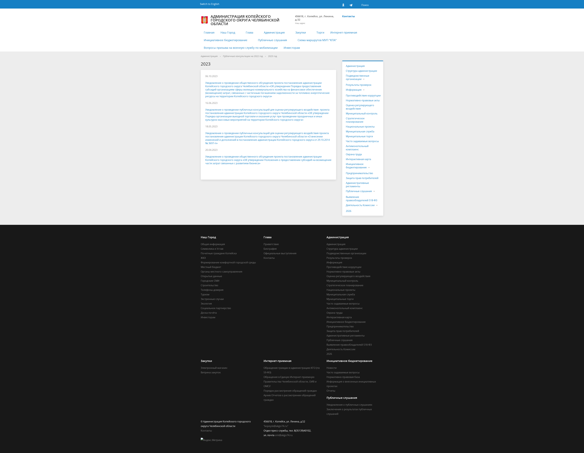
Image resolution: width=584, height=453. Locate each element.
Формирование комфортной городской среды (228, 262)
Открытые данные (211, 276)
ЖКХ (203, 258)
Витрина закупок (211, 372)
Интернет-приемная (343, 32)
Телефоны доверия (212, 290)
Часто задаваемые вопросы (362, 141)
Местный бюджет (211, 267)
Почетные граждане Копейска (219, 253)
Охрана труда (354, 154)
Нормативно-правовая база (343, 377)
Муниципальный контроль (361, 113)
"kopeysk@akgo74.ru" (276, 426)
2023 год (272, 56)
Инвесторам (292, 48)
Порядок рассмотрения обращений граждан (290, 390)
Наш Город (228, 32)
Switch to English (209, 4)
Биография (270, 248)
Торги (320, 32)
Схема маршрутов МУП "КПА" (317, 40)
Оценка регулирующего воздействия (360, 107)
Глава (249, 32)
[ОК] (343, 4)
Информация (354, 89)
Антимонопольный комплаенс (357, 147)
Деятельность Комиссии (360, 205)
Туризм (205, 294)
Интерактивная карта (358, 159)
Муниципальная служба (360, 131)
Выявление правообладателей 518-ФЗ (361, 198)
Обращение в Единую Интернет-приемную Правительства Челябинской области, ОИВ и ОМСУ (290, 381)
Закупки (300, 32)
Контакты (348, 16)
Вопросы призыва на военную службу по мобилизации (241, 48)
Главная (209, 32)
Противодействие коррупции (363, 95)
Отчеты (331, 390)
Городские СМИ (210, 280)
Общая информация (213, 244)
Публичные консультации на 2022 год (243, 56)
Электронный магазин (214, 368)
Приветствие (271, 244)
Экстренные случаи (212, 299)
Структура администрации (361, 71)
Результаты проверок (358, 85)
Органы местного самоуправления (221, 271)
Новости (332, 368)
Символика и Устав (212, 248)
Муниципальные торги (359, 136)
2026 (348, 211)
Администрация (274, 32)
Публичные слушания (272, 40)
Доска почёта (209, 312)
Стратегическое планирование (355, 120)
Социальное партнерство (216, 308)
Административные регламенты (357, 184)
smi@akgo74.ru (284, 435)
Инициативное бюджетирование (225, 40)
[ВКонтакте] (335, 4)
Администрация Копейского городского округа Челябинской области (245, 20)
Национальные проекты (360, 126)
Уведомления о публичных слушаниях (349, 404)
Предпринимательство (359, 173)
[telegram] (351, 4)
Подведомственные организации (357, 77)
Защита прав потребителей (362, 178)
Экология (206, 303)
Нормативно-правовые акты (363, 100)
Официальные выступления (280, 253)
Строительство (209, 285)
